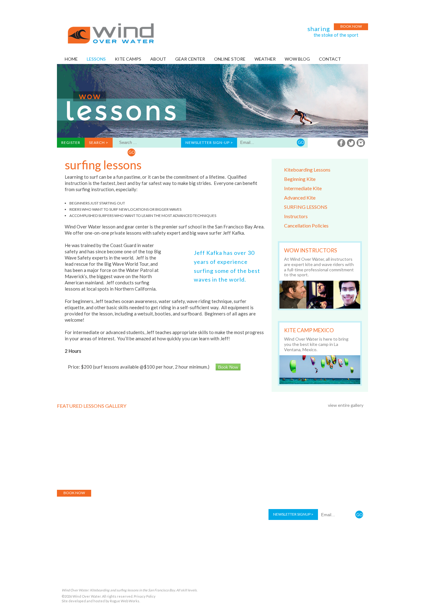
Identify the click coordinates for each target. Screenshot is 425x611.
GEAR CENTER (190, 59)
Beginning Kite (299, 179)
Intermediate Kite (303, 188)
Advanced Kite (299, 197)
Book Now (351, 26)
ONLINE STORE (229, 59)
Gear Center (161, 478)
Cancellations (305, 478)
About (87, 478)
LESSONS (96, 59)
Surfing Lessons (305, 207)
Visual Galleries (254, 478)
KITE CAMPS (128, 59)
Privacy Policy (145, 596)
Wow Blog (222, 478)
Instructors (296, 216)
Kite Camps (132, 478)
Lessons (108, 478)
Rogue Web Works (124, 601)
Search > (98, 142)
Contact (334, 478)
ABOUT (158, 59)
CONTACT (330, 59)
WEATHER (265, 59)
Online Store (192, 478)
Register (70, 142)
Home (69, 478)
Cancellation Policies (306, 225)
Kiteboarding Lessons (307, 169)
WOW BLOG (297, 59)
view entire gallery (345, 405)
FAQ (280, 478)
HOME (71, 59)
